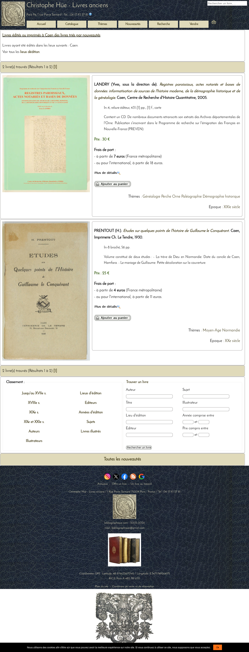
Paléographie (191, 197)
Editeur (131, 428)
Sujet (186, 390)
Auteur (131, 390)
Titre (129, 403)
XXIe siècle (232, 207)
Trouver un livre (137, 382)
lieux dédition (29, 52)
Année (187, 415)
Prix (185, 428)
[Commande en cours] (224, 23)
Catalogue (71, 24)
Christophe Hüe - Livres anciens (67, 5)
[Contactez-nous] (90, 14)
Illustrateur (190, 403)
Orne (176, 197)
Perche (166, 197)
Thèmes (134, 197)
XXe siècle (232, 341)
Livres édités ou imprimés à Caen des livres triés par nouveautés (51, 35)
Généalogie (151, 197)
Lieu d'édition (136, 415)
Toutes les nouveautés (122, 459)
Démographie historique (221, 197)
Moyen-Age (212, 330)
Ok (217, 647)
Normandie (231, 330)
